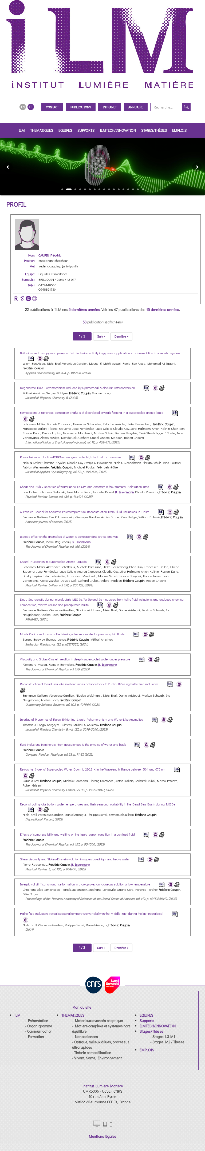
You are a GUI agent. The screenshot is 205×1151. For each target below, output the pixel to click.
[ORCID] (28, 298)
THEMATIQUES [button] (41, 130)
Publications (80, 107)
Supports (85, 130)
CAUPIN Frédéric (49, 255)
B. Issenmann (124, 492)
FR (30, 107)
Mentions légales (102, 1136)
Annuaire (135, 107)
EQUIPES (65, 130)
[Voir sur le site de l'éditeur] (46, 357)
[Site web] (34, 298)
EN (23, 107)
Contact (52, 107)
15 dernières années (162, 309)
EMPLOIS (179, 130)
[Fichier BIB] (27, 357)
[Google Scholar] (22, 298)
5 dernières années (84, 309)
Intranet (110, 107)
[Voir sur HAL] (39, 357)
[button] (6, 166)
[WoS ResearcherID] (16, 298)
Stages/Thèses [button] (154, 130)
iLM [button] (22, 130)
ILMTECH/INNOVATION (118, 130)
